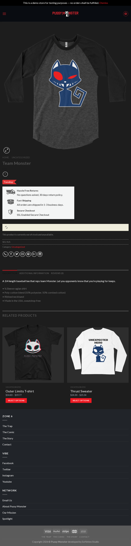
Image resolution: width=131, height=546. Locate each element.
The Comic (8, 432)
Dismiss (103, 2)
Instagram (8, 475)
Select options (16, 400)
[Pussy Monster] (65, 14)
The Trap (7, 426)
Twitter (6, 469)
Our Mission (9, 512)
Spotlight (7, 518)
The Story (7, 438)
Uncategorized (21, 157)
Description (9, 273)
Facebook (8, 463)
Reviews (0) (57, 273)
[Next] (128, 365)
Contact (6, 444)
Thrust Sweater (81, 391)
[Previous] (2, 365)
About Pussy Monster (14, 506)
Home (5, 157)
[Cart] (125, 13)
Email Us (7, 500)
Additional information (34, 273)
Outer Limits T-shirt (20, 391)
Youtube (7, 481)
